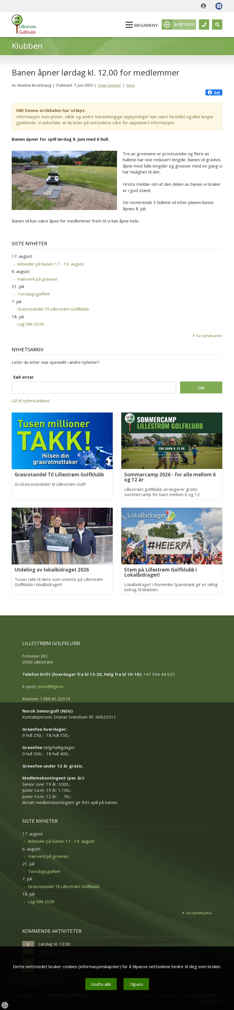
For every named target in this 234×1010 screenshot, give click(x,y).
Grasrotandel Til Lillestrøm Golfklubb (53, 309)
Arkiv (130, 85)
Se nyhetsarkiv (209, 335)
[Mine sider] (205, 6)
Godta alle (101, 984)
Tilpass (136, 984)
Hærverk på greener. (38, 279)
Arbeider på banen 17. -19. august (50, 264)
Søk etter (23, 377)
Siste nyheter (109, 85)
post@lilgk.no (51, 686)
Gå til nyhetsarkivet (31, 400)
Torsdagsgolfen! (33, 294)
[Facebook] (218, 6)
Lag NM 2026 (30, 324)
